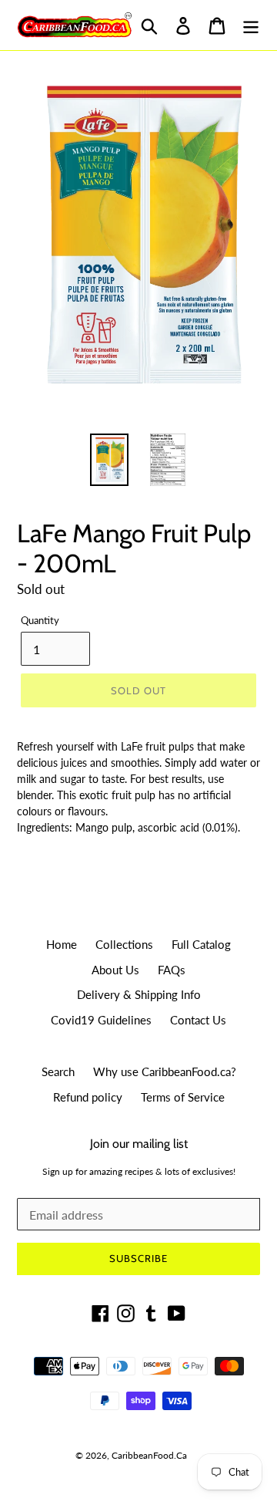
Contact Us (198, 1020)
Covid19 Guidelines (101, 1020)
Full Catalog (201, 944)
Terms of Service (183, 1097)
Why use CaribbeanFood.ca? (164, 1071)
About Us (115, 970)
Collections (124, 944)
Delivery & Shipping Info (139, 994)
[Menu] (251, 25)
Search (58, 1071)
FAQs (171, 970)
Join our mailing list (139, 1143)
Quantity (40, 620)
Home (61, 944)
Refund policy (87, 1097)
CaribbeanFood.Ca (149, 1455)
